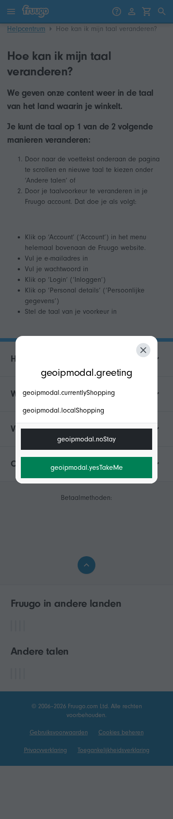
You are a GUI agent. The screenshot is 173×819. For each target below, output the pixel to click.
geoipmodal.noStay (86, 439)
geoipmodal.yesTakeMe (87, 468)
